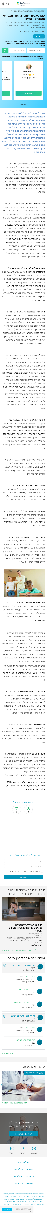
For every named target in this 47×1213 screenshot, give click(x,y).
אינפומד (42, 10)
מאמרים (36, 10)
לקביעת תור (28, 93)
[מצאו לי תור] (5, 50)
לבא (1, 922)
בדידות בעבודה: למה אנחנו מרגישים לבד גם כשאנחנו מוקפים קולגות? (25, 927)
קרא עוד (39, 36)
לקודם (46, 922)
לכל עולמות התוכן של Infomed (15, 1102)
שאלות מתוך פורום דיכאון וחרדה (26, 958)
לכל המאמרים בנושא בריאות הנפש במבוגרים (20, 950)
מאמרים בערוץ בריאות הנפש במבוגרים (21, 10)
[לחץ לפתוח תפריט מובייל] (43, 4)
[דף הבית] (23, 4)
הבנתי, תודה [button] (7, 1209)
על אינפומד (23, 1162)
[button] (7, 4)
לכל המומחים (23, 105)
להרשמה (23, 877)
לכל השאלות (8, 1053)
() (26, 74)
